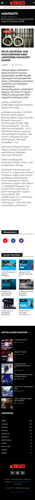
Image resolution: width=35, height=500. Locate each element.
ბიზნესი (16, 421)
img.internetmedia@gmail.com (20, 481)
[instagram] (17, 473)
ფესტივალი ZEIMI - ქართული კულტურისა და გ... (26, 273)
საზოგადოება (16, 433)
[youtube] (23, 473)
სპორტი (16, 443)
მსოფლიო (16, 427)
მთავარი (4, 17)
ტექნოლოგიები (16, 440)
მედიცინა (16, 453)
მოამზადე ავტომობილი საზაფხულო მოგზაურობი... (26, 293)
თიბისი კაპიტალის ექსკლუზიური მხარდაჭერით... (7, 312)
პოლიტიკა (16, 430)
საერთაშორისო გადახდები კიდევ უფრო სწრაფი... (6, 293)
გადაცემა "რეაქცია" (20, 352)
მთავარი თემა (16, 446)
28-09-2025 (18, 65)
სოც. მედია (16, 424)
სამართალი (12, 17)
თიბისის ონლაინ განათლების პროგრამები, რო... (25, 312)
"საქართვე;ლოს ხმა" (20, 339)
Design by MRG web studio (17, 492)
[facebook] (12, 473)
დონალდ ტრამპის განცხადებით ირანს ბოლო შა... (22, 365)
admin (4, 65)
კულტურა (16, 449)
